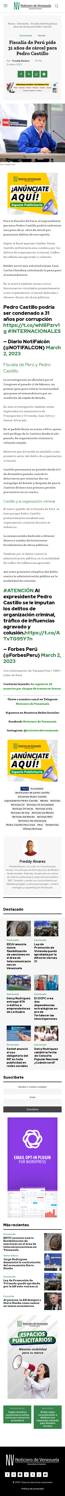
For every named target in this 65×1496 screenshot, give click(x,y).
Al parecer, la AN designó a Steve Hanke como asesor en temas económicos (22, 1303)
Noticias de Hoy (20, 812)
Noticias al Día (44, 808)
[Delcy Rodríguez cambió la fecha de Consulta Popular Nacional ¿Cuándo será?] (46, 1033)
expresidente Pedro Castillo (21, 800)
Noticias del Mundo (23, 816)
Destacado (23, 23)
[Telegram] (44, 74)
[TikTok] (26, 1474)
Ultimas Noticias (32, 828)
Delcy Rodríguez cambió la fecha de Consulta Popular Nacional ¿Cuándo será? (46, 1055)
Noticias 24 (18, 804)
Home (11, 23)
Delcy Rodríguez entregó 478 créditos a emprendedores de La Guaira (18, 1005)
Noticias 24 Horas (22, 808)
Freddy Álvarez (21, 60)
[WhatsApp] (36, 74)
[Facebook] (21, 74)
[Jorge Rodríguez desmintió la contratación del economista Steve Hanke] (53, 1262)
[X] (28, 74)
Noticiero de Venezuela (32, 820)
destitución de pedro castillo (32, 792)
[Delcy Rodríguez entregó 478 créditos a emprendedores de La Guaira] (19, 982)
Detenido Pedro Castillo (32, 796)
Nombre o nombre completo (32, 1087)
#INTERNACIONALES (34, 331)
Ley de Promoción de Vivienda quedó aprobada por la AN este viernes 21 (45, 952)
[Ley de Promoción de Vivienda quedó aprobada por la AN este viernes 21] (46, 928)
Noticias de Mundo (43, 812)
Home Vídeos (10, 1256)
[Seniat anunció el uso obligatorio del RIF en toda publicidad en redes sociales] (19, 1033)
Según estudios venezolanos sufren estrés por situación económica (17, 1416)
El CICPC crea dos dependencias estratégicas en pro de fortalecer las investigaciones (45, 1008)
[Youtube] (45, 1474)
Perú (40, 824)
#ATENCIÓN (18, 590)
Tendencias (52, 824)
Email (32, 1097)
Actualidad (36, 788)
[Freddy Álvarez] (32, 848)
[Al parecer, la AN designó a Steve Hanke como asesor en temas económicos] (53, 1301)
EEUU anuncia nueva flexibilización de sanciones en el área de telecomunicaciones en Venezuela (19, 956)
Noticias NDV (44, 816)
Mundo (42, 35)
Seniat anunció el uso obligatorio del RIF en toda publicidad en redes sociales (17, 1057)
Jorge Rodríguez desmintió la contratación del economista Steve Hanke (22, 1263)
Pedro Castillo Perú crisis (20, 824)
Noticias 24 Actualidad (40, 804)
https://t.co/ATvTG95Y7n (31, 635)
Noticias (55, 800)
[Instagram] (13, 1474)
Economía (8, 1296)
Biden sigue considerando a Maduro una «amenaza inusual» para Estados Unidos (47, 1419)
